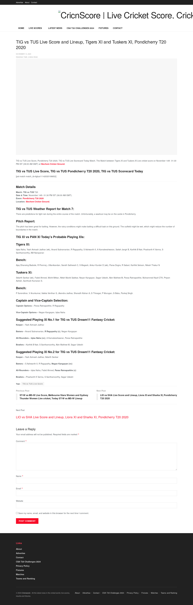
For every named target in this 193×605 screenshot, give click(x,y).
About (27, 2)
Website (19, 500)
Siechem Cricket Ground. (38, 201)
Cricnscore (26, 593)
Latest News (55, 28)
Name (19, 476)
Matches (20, 574)
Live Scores (35, 28)
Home (21, 28)
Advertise (19, 2)
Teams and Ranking (25, 578)
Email (19, 488)
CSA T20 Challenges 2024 (80, 28)
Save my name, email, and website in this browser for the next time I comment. (53, 513)
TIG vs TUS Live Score (33, 383)
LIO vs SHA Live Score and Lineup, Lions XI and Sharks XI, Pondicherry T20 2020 (72, 417)
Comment (21, 441)
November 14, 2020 (23, 54)
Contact (34, 2)
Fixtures (103, 28)
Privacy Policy (23, 565)
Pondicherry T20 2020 (33, 198)
